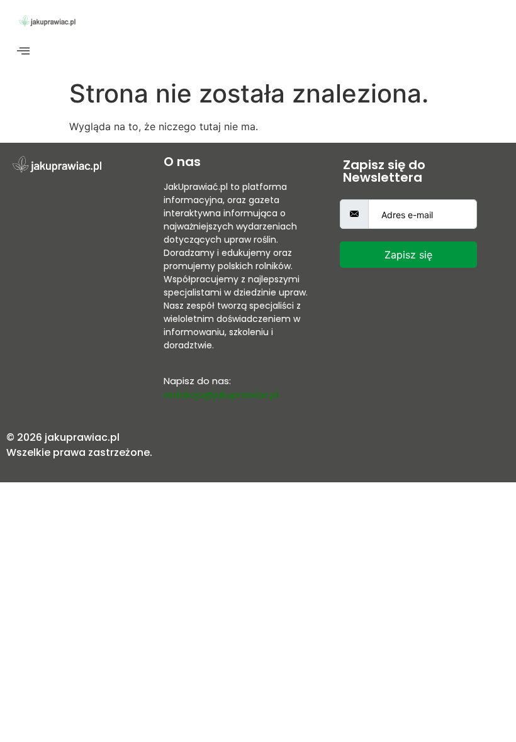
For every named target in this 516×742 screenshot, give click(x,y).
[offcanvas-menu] (23, 51)
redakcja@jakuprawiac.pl (221, 394)
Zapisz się (408, 254)
